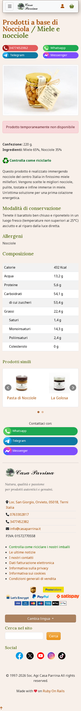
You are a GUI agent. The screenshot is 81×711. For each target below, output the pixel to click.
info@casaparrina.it (25, 528)
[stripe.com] (40, 603)
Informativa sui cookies (27, 573)
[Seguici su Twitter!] (27, 655)
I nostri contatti (21, 557)
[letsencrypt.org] (15, 597)
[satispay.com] (65, 596)
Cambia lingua (39, 618)
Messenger (58, 55)
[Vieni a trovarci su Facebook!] (16, 655)
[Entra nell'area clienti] (62, 6)
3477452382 (19, 521)
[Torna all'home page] (27, 6)
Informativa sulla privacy (28, 568)
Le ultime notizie (22, 552)
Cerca (53, 636)
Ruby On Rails (54, 691)
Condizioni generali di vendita (32, 578)
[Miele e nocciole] (40, 90)
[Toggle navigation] (9, 6)
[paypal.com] (40, 596)
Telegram (16, 55)
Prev (8, 387)
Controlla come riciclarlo (30, 160)
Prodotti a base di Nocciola (30, 25)
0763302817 (19, 514)
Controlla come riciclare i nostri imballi (39, 547)
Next (73, 387)
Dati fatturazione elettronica (31, 563)
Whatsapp (58, 48)
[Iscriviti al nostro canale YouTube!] (37, 655)
